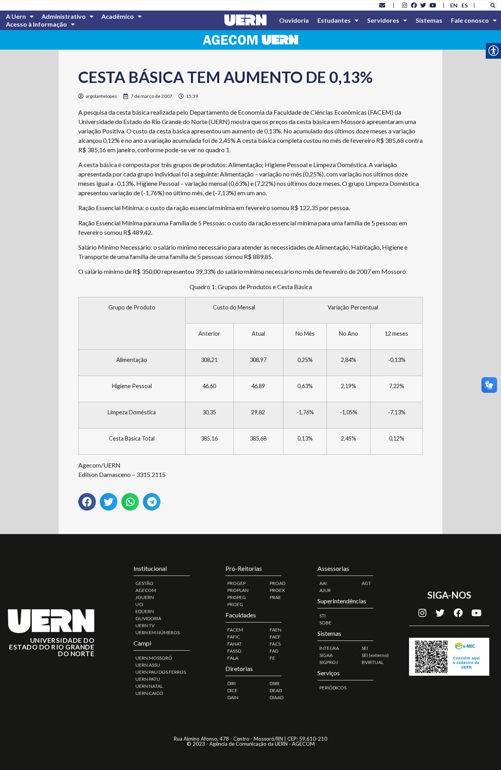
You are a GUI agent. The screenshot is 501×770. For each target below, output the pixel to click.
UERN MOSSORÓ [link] (153, 658)
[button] (492, 6)
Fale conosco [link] (470, 20)
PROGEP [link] (236, 583)
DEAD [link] (276, 690)
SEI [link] (365, 648)
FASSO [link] (234, 651)
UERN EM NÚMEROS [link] (157, 632)
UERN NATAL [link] (149, 686)
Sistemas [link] (429, 20)
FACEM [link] (235, 630)
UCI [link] (139, 604)
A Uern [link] (16, 16)
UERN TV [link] (145, 625)
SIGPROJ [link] (328, 662)
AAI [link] (323, 583)
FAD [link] (274, 651)
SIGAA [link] (326, 655)
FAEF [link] (275, 637)
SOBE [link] (325, 623)
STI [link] (322, 616)
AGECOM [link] (145, 590)
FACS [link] (275, 644)
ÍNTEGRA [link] (329, 648)
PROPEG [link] (236, 597)
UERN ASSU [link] (147, 665)
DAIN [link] (232, 697)
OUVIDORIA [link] (148, 618)
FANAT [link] (234, 644)
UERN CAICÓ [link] (149, 693)
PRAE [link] (275, 597)
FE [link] (272, 658)
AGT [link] (366, 583)
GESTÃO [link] (144, 583)
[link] (382, 5)
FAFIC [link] (233, 637)
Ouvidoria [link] (294, 20)
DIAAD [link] (276, 697)
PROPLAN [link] (238, 590)
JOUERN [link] (144, 597)
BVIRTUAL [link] (373, 662)
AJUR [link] (325, 590)
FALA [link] (232, 658)
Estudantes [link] (334, 20)
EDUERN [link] (144, 611)
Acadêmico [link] (117, 16)
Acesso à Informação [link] (36, 24)
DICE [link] (232, 690)
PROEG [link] (235, 604)
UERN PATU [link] (147, 679)
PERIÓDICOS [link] (332, 688)
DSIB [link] (274, 683)
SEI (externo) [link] (375, 655)
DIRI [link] (231, 683)
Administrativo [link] (63, 16)
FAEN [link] (275, 630)
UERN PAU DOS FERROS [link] (160, 672)
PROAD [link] (277, 583)
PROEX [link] (277, 590)
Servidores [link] (383, 20)
